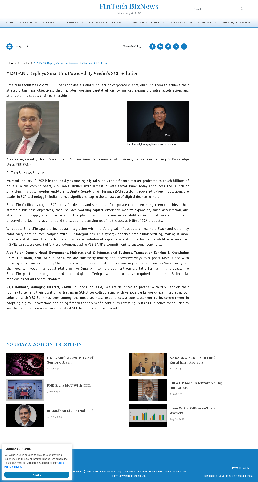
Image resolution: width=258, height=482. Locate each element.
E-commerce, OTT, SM (107, 22)
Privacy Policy (240, 468)
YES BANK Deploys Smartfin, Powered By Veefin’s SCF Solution (71, 63)
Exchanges (180, 22)
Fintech (27, 22)
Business (206, 22)
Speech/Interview (237, 22)
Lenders (73, 22)
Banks (25, 63)
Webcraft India (244, 475)
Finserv (50, 22)
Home (10, 22)
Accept (37, 474)
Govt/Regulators (147, 22)
